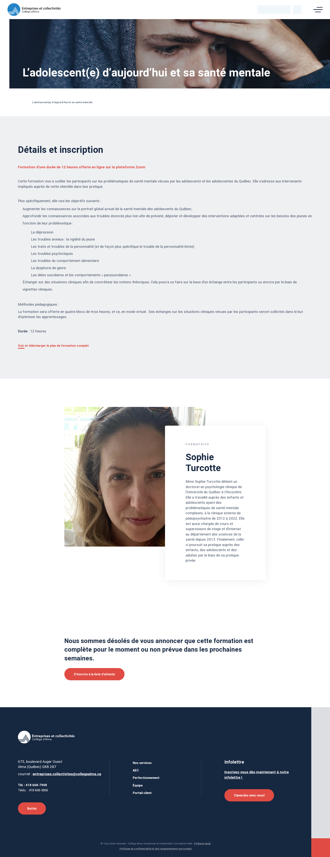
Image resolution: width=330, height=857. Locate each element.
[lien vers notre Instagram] (283, 9)
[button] (297, 9)
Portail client (142, 793)
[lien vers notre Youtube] (277, 9)
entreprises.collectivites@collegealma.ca (67, 774)
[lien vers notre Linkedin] (270, 9)
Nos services (142, 763)
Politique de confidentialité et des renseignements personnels (156, 848)
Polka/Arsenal (202, 843)
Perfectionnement (146, 778)
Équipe (138, 785)
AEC (136, 770)
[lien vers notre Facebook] (264, 9)
